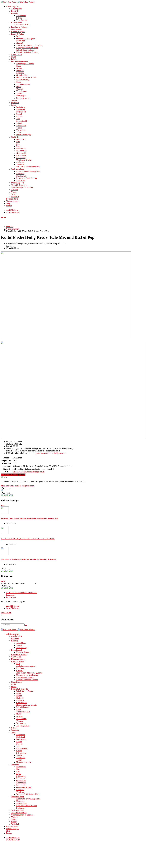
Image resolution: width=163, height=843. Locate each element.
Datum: (9, 442)
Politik (13, 59)
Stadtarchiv (20, 180)
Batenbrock (21, 139)
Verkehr (14, 190)
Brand (18, 66)
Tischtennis (20, 130)
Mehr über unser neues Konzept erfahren (17, 486)
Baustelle (15, 11)
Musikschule (21, 176)
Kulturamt (20, 174)
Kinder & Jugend (18, 32)
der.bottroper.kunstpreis (25, 38)
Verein (13, 192)
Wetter (13, 194)
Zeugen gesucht (22, 98)
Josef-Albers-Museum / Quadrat (29, 45)
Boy (18, 141)
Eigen (18, 146)
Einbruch (20, 73)
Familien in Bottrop (19, 27)
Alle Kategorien (12, 6)
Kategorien (5, 583)
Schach (19, 123)
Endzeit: (9, 446)
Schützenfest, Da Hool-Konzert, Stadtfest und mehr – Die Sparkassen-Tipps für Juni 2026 (28, 559)
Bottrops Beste (12, 199)
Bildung (14, 13)
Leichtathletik (21, 121)
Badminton (20, 107)
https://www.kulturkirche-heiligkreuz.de (49, 453)
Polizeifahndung (22, 80)
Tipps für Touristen (18, 185)
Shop (8, 203)
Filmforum (20, 41)
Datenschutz (11, 597)
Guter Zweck (16, 54)
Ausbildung (21, 16)
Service (14, 100)
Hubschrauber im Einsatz (26, 77)
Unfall (18, 87)
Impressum (10, 595)
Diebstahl (20, 70)
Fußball (19, 116)
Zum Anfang (6, 612)
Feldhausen (20, 148)
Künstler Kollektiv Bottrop (27, 52)
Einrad (19, 114)
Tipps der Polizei (23, 84)
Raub (18, 82)
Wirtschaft (15, 196)
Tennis (19, 128)
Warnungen (21, 96)
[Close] (2, 615)
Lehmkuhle (20, 158)
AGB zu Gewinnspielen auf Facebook (21, 593)
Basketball (20, 109)
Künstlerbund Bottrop (25, 50)
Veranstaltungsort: (13, 448)
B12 (18, 36)
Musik (13, 57)
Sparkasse (15, 103)
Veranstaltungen (12, 201)
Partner (9, 206)
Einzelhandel (16, 22)
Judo (18, 119)
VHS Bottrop (21, 20)
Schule (19, 18)
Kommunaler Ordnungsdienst (28, 171)
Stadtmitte (20, 162)
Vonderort (20, 164)
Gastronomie (16, 29)
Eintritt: (9, 451)
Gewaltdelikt (21, 75)
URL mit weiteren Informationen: (19, 453)
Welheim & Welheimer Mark (27, 167)
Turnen (19, 132)
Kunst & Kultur (17, 34)
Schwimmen (21, 125)
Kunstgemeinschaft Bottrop (27, 48)
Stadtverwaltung (17, 169)
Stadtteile (15, 137)
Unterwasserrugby (23, 135)
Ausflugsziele (16, 9)
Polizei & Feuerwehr (19, 61)
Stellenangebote (17, 183)
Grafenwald (21, 153)
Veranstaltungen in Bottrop (22, 187)
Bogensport (21, 112)
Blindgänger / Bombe (25, 64)
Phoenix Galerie (22, 25)
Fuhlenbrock (21, 151)
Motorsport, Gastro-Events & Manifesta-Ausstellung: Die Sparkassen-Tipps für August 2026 (29, 518)
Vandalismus (21, 91)
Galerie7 (19, 43)
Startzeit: (9, 444)
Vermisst (19, 93)
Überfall (19, 89)
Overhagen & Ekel (23, 160)
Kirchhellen (21, 155)
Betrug (19, 68)
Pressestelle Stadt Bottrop (26, 178)
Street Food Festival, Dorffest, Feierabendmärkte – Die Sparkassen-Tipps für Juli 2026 (28, 539)
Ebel (18, 144)
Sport (13, 105)
